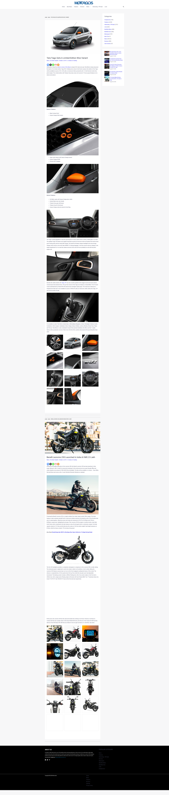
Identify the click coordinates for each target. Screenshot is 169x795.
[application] (89, 7)
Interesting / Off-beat (109, 24)
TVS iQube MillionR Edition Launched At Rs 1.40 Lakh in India (115, 79)
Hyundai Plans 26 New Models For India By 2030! (116, 72)
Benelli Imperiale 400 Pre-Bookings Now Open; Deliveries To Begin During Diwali (72, 532)
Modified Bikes (108, 29)
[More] (58, 65)
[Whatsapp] (53, 65)
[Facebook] (48, 65)
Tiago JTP (64, 282)
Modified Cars (107, 31)
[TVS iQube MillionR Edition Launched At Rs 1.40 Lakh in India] (106, 79)
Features (106, 22)
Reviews (106, 41)
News (48, 60)
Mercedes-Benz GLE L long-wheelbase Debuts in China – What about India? (116, 53)
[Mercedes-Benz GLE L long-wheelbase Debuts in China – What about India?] (106, 53)
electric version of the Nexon (64, 67)
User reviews (107, 43)
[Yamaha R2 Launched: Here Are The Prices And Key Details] (106, 60)
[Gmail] (56, 65)
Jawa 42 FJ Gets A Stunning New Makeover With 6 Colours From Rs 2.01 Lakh (116, 66)
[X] (50, 65)
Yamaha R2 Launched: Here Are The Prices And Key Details (116, 59)
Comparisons (107, 19)
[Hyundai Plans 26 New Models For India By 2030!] (106, 73)
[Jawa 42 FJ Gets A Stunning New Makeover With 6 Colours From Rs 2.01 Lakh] (106, 66)
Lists (105, 27)
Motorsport (107, 34)
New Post (106, 36)
